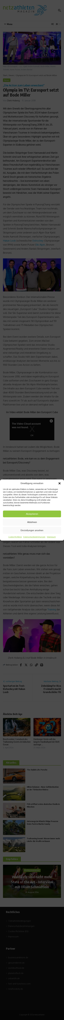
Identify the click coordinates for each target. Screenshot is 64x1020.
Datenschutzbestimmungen (34, 537)
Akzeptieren (32, 513)
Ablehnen (32, 522)
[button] (59, 483)
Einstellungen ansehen (32, 530)
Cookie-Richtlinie (15, 537)
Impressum (51, 537)
